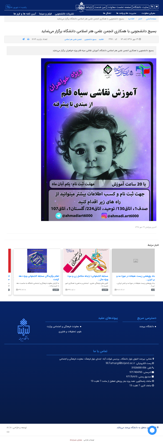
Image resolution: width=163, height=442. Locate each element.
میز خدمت (99, 7)
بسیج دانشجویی (90, 39)
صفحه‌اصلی (151, 18)
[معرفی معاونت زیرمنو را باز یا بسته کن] (138, 13)
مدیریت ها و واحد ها (126, 13)
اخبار (140, 18)
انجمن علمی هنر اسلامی (73, 39)
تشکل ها (107, 13)
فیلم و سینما (45, 14)
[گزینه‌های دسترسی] (152, 430)
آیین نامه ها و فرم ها (25, 14)
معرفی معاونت (148, 13)
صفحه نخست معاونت (119, 7)
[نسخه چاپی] (28, 39)
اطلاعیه (131, 18)
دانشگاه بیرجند (146, 326)
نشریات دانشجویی (64, 14)
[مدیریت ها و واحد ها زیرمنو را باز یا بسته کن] (113, 13)
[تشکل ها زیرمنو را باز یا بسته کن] (100, 13)
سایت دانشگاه (140, 7)
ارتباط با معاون (84, 7)
